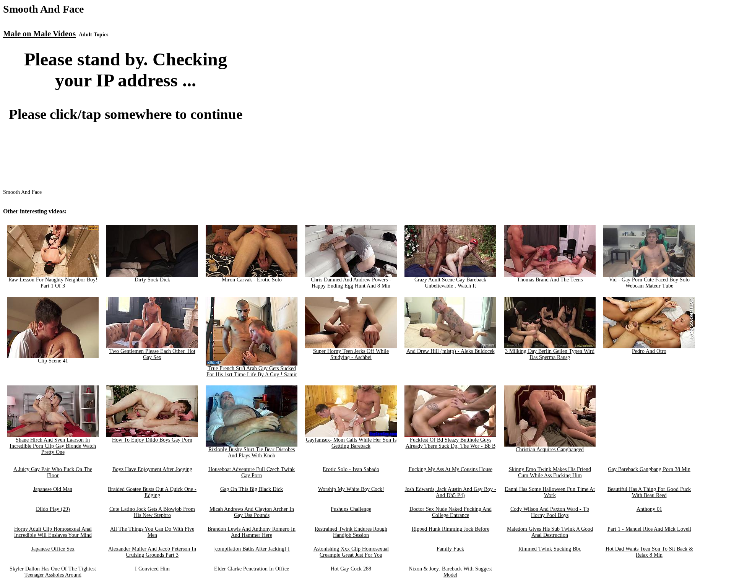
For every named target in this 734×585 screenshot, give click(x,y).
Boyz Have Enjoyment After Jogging (152, 469)
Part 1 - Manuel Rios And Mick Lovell (649, 529)
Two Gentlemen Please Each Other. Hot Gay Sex (152, 354)
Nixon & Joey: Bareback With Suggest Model (450, 572)
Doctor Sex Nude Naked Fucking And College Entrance (450, 512)
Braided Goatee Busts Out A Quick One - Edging (152, 492)
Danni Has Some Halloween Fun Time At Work (550, 492)
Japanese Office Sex (53, 549)
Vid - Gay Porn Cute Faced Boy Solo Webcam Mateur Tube (649, 283)
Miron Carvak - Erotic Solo (252, 280)
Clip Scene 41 (53, 361)
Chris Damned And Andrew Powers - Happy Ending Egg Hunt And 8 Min (351, 283)
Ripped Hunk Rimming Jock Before (450, 529)
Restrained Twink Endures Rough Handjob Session (351, 532)
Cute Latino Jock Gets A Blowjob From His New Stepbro (152, 512)
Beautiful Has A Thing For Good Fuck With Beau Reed (649, 492)
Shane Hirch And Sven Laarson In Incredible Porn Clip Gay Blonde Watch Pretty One (53, 446)
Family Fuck (450, 549)
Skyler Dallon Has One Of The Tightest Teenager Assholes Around (53, 572)
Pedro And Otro (649, 351)
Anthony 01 (649, 509)
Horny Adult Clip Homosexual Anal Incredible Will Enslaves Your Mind (53, 532)
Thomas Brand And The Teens (550, 280)
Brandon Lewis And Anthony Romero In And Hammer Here (252, 532)
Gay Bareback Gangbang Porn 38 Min (649, 469)
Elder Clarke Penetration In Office (251, 569)
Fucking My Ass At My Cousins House (450, 469)
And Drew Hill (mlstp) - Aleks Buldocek (450, 351)
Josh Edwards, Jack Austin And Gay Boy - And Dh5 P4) (450, 492)
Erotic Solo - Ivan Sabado (351, 469)
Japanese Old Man (52, 489)
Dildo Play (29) (53, 509)
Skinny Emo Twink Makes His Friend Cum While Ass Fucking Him (550, 472)
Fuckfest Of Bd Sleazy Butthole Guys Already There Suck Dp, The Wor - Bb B (450, 443)
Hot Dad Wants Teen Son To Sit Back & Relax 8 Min (649, 552)
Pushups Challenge (351, 509)
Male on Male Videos (39, 33)
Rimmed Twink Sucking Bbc (549, 549)
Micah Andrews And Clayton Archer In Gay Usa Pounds (251, 512)
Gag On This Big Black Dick (251, 489)
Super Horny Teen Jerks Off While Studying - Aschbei (351, 354)
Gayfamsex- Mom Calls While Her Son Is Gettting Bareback (351, 443)
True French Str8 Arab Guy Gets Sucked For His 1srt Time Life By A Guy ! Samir (251, 371)
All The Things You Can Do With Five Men (152, 532)
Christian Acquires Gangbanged (550, 449)
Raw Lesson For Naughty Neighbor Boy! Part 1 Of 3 (52, 283)
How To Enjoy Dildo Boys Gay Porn (152, 440)
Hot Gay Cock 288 (351, 569)
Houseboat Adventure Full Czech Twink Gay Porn (251, 472)
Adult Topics (93, 34)
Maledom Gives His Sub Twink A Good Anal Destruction (550, 532)
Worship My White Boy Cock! (351, 489)
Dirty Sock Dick (152, 280)
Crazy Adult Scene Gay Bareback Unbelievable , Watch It (450, 283)
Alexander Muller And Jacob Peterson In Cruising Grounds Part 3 (152, 552)
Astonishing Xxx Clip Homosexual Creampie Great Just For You (351, 552)
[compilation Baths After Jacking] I (251, 549)
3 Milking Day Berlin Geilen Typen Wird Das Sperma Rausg (549, 354)
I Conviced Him (152, 569)
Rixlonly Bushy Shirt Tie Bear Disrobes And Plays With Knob (251, 452)
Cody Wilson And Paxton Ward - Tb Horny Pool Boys (549, 512)
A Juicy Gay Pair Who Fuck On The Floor (52, 472)
